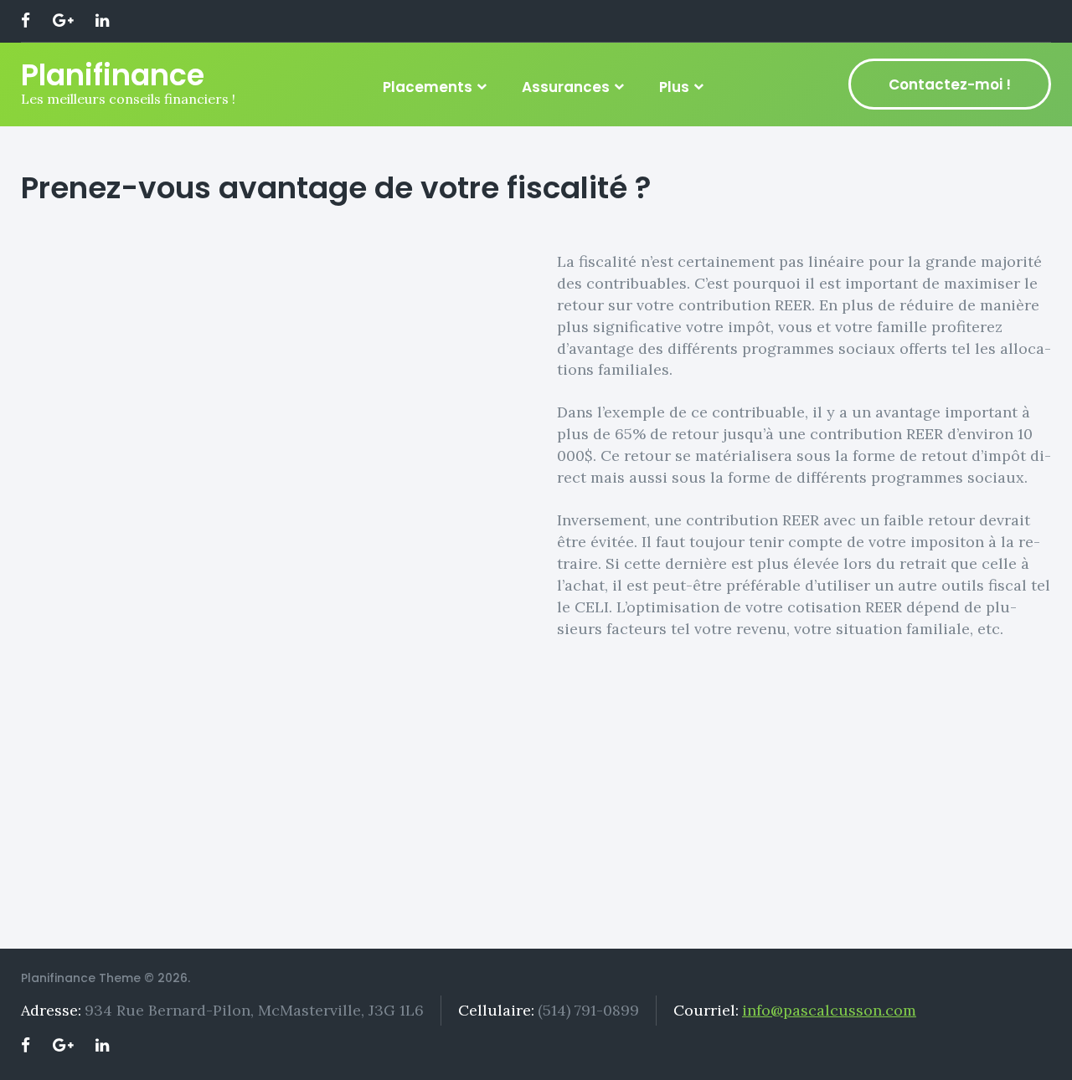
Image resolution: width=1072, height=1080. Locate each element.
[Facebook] (25, 21)
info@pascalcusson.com (829, 1010)
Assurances (566, 87)
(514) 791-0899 (588, 1010)
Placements (427, 87)
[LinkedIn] (102, 21)
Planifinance (112, 74)
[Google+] (63, 21)
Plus (674, 87)
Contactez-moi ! (950, 84)
